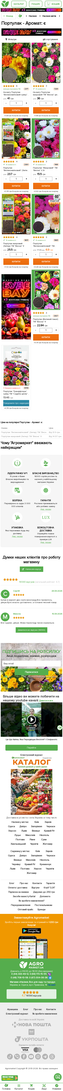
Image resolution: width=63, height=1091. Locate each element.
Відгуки (35, 887)
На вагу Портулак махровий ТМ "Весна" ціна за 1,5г (45, 93)
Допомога (45, 896)
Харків (48, 822)
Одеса (11, 826)
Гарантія (50, 883)
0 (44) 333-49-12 (20, 973)
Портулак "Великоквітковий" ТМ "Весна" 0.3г (44, 244)
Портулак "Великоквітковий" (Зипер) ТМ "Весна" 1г (16, 169)
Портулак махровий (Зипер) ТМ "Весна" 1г (13, 244)
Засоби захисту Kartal (24, 896)
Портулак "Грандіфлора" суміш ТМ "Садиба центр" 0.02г (15, 392)
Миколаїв (30, 835)
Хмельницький (18, 843)
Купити (16, 110)
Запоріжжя (36, 826)
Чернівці (16, 864)
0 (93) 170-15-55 (38, 973)
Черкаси (50, 826)
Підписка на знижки (18, 892)
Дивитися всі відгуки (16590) (31, 630)
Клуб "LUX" (49, 887)
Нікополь (44, 835)
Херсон (12, 830)
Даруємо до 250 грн (44, 892)
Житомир (47, 843)
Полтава (20, 839)
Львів (24, 830)
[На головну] (5, 4)
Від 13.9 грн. (54, 432)
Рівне (32, 839)
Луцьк (17, 835)
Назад (9, 16)
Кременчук (45, 864)
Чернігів (34, 843)
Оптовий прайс (25, 909)
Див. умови (45, 509)
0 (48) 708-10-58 (19, 977)
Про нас (24, 883)
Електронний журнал (17, 1013)
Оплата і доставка (17, 887)
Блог (11, 883)
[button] (14, 81)
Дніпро (23, 826)
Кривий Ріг (49, 830)
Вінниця (36, 830)
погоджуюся (17, 676)
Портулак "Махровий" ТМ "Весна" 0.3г (45, 169)
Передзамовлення (20, 905)
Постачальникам (43, 905)
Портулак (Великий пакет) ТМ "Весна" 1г (45, 320)
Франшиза (12, 1009)
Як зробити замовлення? (32, 900)
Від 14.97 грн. (55, 436)
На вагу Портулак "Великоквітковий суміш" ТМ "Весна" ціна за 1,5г (15, 93)
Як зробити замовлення (44, 1013)
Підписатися (31, 672)
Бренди (41, 909)
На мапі (51, 984)
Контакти (37, 883)
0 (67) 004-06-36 (38, 977)
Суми (44, 839)
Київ (36, 822)
